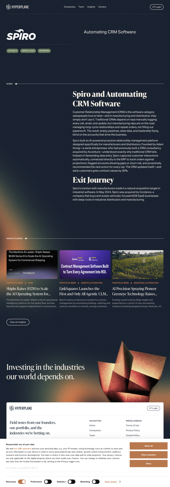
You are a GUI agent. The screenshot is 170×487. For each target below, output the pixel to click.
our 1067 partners (22, 448)
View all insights (18, 322)
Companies (69, 7)
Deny (148, 463)
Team (81, 7)
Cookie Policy (132, 436)
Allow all (148, 446)
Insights (91, 7)
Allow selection (148, 454)
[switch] (48, 481)
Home (92, 426)
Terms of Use (132, 426)
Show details (111, 482)
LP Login (156, 7)
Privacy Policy (133, 431)
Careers (102, 7)
